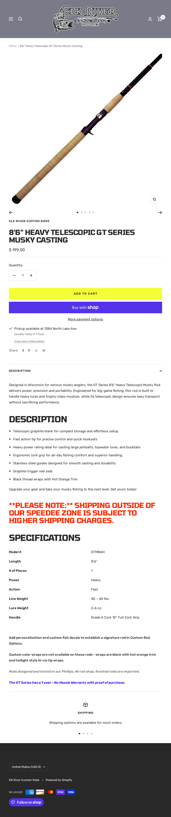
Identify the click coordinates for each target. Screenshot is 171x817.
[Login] (150, 19)
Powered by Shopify (59, 780)
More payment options (85, 319)
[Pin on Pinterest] (29, 350)
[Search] (20, 19)
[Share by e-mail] (43, 350)
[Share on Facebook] (23, 350)
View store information (29, 341)
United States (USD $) (26, 766)
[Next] (160, 212)
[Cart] (159, 19)
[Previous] (11, 212)
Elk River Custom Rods (29, 221)
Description (20, 370)
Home (13, 46)
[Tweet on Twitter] (36, 350)
